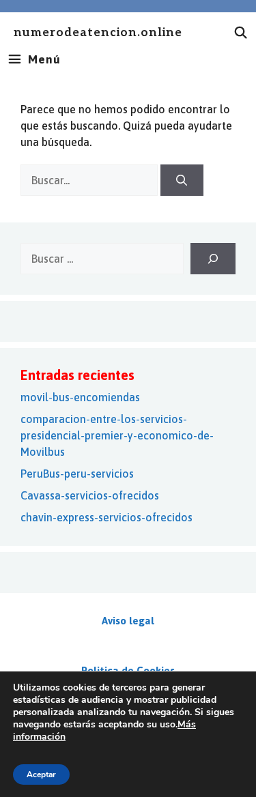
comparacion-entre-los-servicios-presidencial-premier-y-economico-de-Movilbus (117, 435)
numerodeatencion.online (98, 33)
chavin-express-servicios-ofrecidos (106, 517)
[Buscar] (181, 180)
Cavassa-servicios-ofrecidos (89, 495)
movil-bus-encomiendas (80, 397)
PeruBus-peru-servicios (77, 473)
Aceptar (41, 774)
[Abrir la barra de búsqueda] (241, 32)
